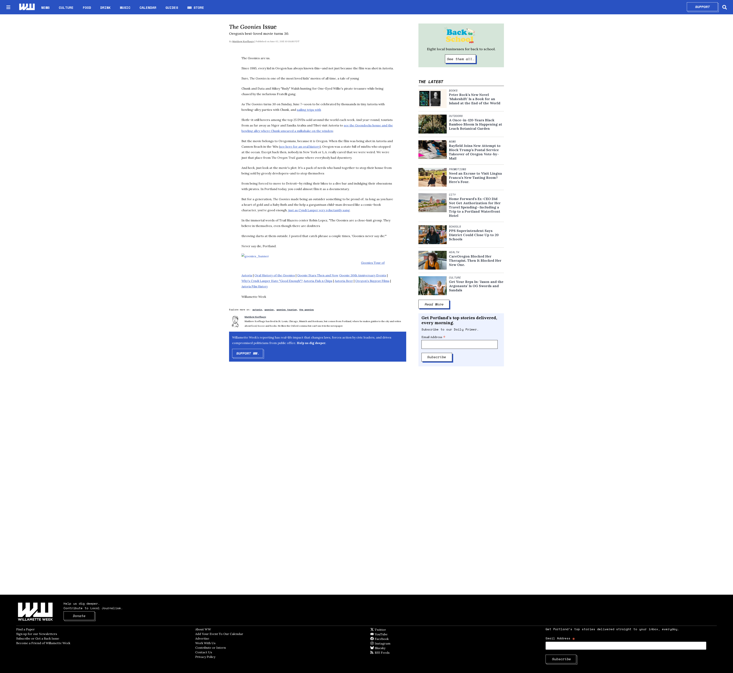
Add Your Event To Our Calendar (219, 634)
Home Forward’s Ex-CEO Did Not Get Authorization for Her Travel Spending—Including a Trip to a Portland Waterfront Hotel (475, 207)
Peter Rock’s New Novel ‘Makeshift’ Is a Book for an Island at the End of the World (474, 99)
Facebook (393, 639)
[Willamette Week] (27, 7)
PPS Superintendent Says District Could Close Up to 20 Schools (474, 235)
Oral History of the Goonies (274, 275)
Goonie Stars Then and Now (317, 275)
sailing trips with (309, 110)
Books (453, 90)
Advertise (202, 638)
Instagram (390, 643)
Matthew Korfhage (243, 41)
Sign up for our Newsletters (36, 634)
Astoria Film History (254, 286)
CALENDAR (148, 7)
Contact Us (203, 652)
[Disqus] (317, 425)
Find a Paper (25, 629)
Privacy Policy (205, 657)
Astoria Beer (344, 281)
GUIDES (171, 7)
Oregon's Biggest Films (372, 281)
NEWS (45, 7)
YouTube (387, 634)
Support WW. (249, 353)
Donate (84, 615)
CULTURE (66, 7)
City (452, 194)
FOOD (87, 7)
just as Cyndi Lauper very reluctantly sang (319, 210)
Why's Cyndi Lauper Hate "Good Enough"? (272, 281)
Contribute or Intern (210, 648)
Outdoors (456, 116)
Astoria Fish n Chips (318, 281)
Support (706, 6)
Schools (455, 226)
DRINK (105, 7)
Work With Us (205, 643)
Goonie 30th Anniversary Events (362, 275)
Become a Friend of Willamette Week (43, 643)
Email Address (433, 336)
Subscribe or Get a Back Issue (37, 638)
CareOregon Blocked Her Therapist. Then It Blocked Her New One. (475, 260)
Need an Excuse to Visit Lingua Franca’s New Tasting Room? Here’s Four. (475, 177)
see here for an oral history (300, 146)
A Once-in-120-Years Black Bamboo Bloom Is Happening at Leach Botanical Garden (475, 124)
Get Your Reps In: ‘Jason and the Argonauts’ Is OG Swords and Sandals (476, 286)
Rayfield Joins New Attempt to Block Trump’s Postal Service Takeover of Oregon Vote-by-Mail (475, 152)
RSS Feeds (388, 652)
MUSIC (125, 7)
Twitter (389, 630)
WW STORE (195, 7)
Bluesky (385, 648)
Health (454, 252)
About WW (203, 629)
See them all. (461, 58)
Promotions (457, 169)
